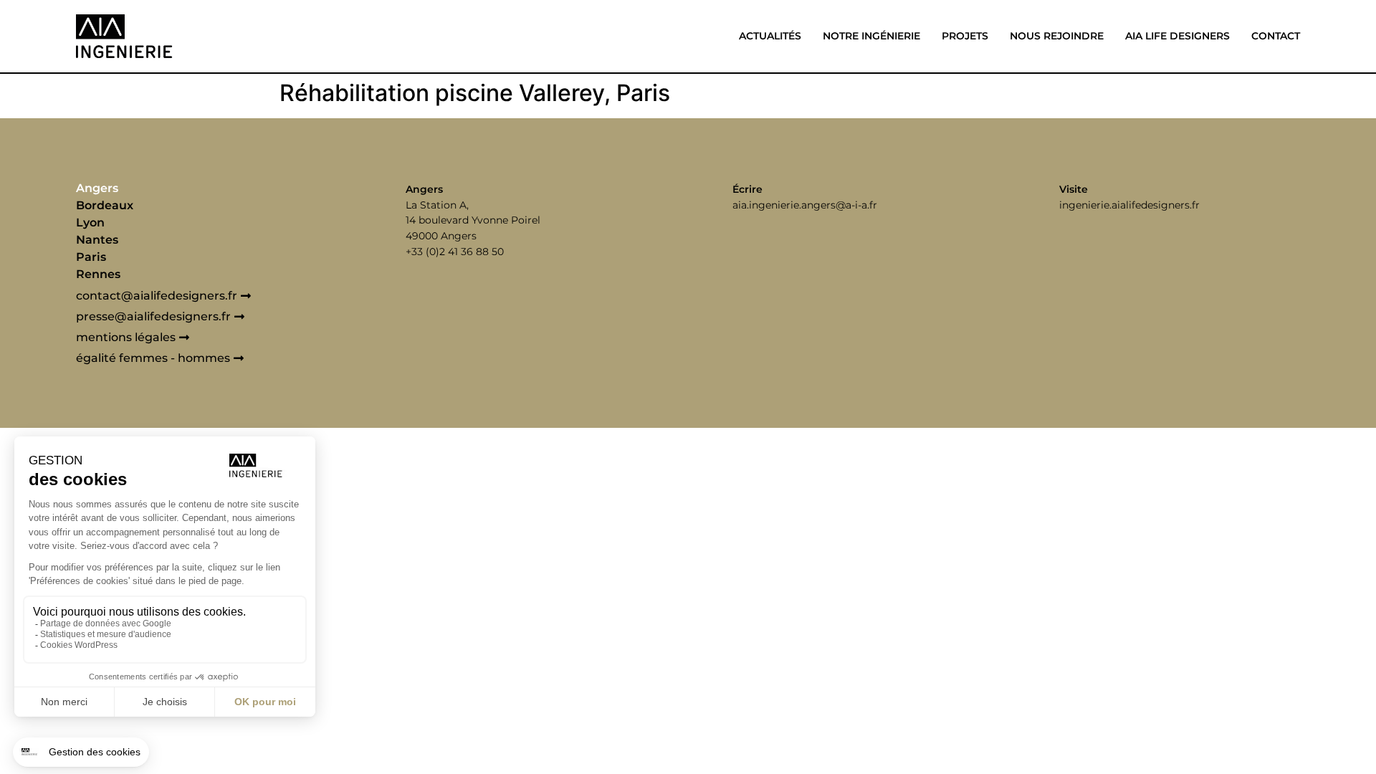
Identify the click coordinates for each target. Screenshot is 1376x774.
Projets (965, 35)
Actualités (770, 35)
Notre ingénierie (871, 35)
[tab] (198, 188)
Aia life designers (1177, 35)
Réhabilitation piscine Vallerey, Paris (475, 93)
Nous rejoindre (1057, 35)
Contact (1275, 35)
